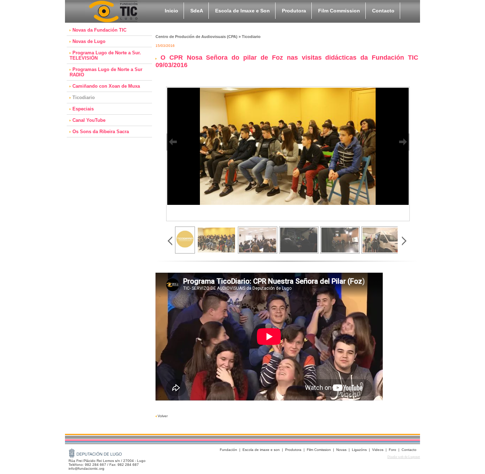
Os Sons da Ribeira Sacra (100, 131)
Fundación (228, 450)
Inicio (171, 10)
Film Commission (339, 10)
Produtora (294, 10)
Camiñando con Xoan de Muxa (106, 86)
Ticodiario (83, 97)
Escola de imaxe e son (261, 450)
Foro (392, 450)
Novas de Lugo (88, 41)
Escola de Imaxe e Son (242, 10)
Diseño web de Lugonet (403, 457)
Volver (162, 416)
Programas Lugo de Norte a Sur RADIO (106, 72)
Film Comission (319, 450)
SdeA (196, 10)
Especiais (83, 108)
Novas (341, 450)
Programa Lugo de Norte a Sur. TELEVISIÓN (105, 55)
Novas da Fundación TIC (99, 30)
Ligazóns (359, 450)
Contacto (383, 10)
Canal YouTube (88, 120)
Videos (377, 450)
